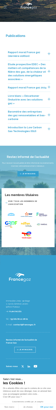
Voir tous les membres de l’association (22, 202)
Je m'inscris (29, 174)
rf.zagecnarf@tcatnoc (24, 325)
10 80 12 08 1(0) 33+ (19, 319)
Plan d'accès (15, 312)
